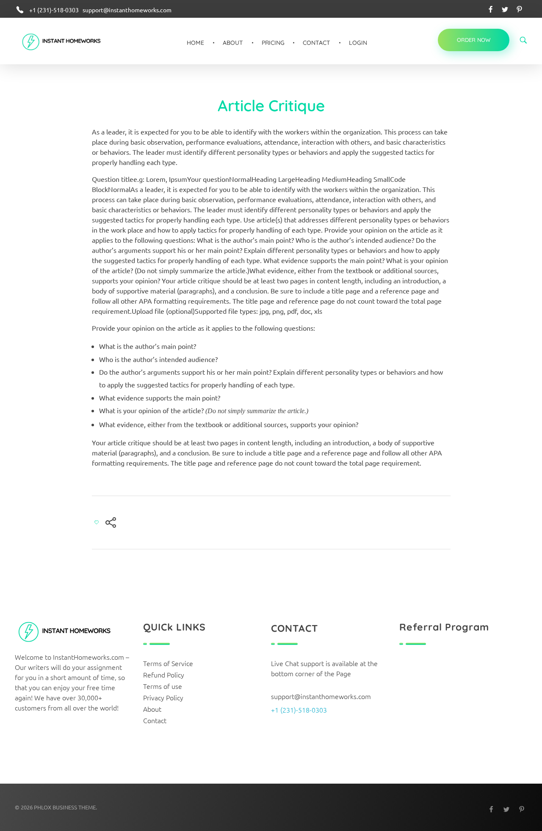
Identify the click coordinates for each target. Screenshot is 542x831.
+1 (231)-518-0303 (299, 709)
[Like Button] (96, 522)
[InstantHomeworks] (67, 42)
